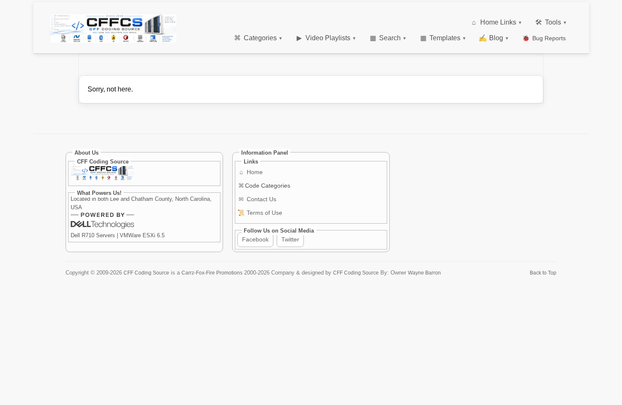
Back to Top (543, 272)
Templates (443, 38)
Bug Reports (544, 38)
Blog (493, 38)
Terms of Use (259, 212)
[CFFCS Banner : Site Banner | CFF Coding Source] (113, 28)
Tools (550, 22)
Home (251, 172)
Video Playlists (326, 38)
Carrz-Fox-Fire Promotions (212, 272)
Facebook (255, 239)
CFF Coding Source (146, 272)
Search (388, 38)
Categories (258, 38)
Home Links (496, 22)
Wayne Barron (424, 272)
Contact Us (257, 199)
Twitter (290, 239)
